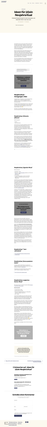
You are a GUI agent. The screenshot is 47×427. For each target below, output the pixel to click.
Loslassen (18, 356)
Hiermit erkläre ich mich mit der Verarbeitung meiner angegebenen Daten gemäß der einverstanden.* (23, 413)
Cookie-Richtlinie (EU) (13, 425)
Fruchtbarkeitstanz (23, 146)
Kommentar (15, 400)
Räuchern (16, 173)
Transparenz (22, 71)
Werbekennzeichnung (18, 71)
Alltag (15, 356)
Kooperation (20, 422)
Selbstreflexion (26, 356)
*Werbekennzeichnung (13, 422)
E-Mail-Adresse (25, 406)
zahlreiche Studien (21, 187)
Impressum (20, 423)
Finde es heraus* (23, 212)
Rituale (24, 356)
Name (15, 406)
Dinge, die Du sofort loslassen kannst (21, 272)
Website (15, 409)
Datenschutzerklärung (13, 423)
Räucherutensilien (22, 172)
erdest (21, 144)
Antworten (15, 379)
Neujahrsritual (21, 356)
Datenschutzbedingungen (20, 413)
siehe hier (21, 70)
